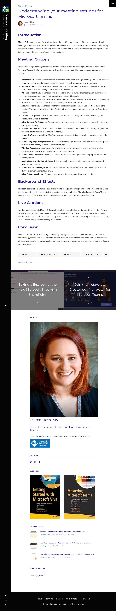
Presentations (71, 599)
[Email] (106, 254)
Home (40, 599)
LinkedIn (5, 600)
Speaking (59, 599)
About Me (49, 599)
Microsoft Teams (25, 6)
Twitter (5, 595)
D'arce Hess (29, 22)
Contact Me (85, 599)
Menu (6, 306)
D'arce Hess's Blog (6, 27)
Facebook (5, 604)
